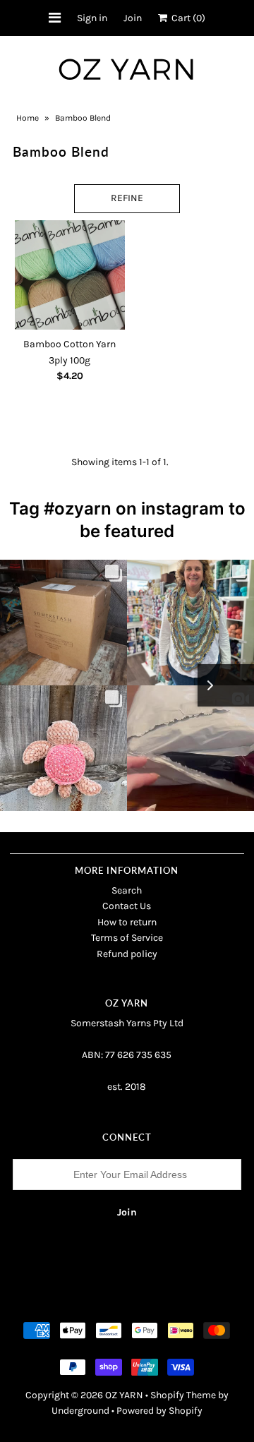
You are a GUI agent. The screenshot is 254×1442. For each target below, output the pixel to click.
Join (132, 18)
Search (126, 890)
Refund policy (127, 954)
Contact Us (126, 906)
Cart (186, 18)
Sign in (92, 18)
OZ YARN (124, 1395)
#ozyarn (77, 508)
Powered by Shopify (159, 1411)
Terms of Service (127, 938)
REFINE (127, 198)
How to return (127, 922)
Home (27, 118)
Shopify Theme (183, 1395)
